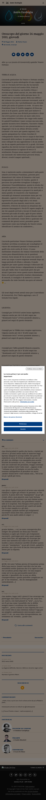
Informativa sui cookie (27, 401)
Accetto (23, 429)
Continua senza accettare (34, 369)
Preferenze (23, 424)
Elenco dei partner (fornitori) (13, 417)
